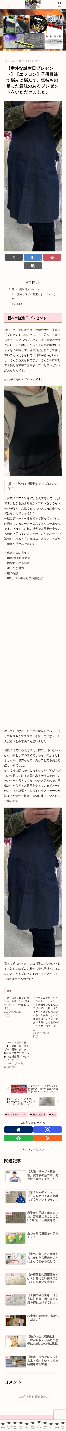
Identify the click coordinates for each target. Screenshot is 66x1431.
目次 (28, 282)
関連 (19, 304)
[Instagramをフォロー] (47, 1129)
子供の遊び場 (39, 1114)
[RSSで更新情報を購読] (47, 1138)
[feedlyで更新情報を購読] (18, 1138)
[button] (33, 265)
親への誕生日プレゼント (25, 289)
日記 (53, 1114)
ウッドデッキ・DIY (17, 1114)
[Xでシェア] (14, 257)
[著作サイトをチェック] (18, 1129)
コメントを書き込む (33, 1396)
